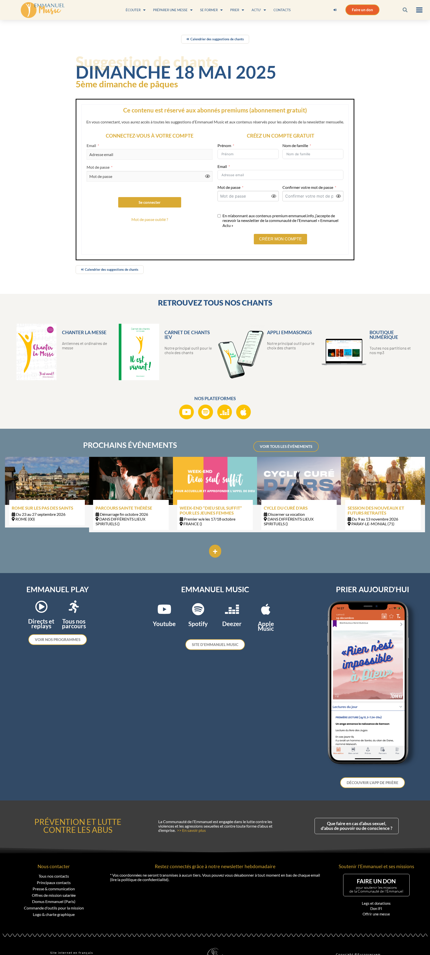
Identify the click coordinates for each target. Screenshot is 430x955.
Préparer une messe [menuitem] (170, 10)
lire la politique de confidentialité (139, 879)
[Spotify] (205, 412)
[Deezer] (224, 412)
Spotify (198, 623)
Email (91, 145)
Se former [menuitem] (209, 10)
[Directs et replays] (41, 606)
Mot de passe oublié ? (149, 219)
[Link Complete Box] (47, 492)
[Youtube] (186, 412)
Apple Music (266, 626)
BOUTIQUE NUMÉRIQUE (384, 334)
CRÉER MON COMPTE (280, 239)
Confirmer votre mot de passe (307, 187)
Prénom (224, 145)
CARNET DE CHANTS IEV (187, 334)
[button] (405, 9)
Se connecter (150, 202)
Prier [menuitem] (234, 10)
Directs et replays (41, 624)
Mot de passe (98, 167)
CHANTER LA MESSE (84, 332)
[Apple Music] (266, 609)
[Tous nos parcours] (74, 606)
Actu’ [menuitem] (256, 10)
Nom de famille (295, 145)
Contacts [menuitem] (282, 10)
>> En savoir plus (191, 830)
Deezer (232, 623)
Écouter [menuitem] (133, 10)
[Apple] (243, 412)
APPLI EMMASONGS (289, 332)
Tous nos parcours (74, 624)
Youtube (164, 623)
